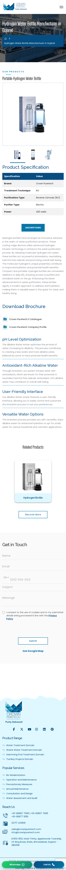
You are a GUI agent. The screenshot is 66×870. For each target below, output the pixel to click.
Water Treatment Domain (20, 745)
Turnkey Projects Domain (19, 759)
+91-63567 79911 (39, 813)
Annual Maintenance (17, 788)
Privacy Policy (56, 868)
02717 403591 (18, 822)
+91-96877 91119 (20, 816)
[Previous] (11, 481)
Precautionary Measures (19, 784)
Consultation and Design (19, 793)
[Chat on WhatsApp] (17, 864)
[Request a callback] (49, 864)
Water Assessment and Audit (21, 798)
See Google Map (33, 651)
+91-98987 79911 (20, 813)
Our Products (13, 71)
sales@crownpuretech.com (26, 829)
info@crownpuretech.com (26, 832)
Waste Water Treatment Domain (24, 749)
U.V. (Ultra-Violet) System (34, 497)
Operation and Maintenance (21, 779)
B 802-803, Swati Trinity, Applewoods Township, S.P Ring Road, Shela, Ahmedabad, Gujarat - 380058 (37, 842)
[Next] (54, 481)
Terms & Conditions (36, 868)
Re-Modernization (15, 775)
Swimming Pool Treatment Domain (25, 754)
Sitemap (19, 868)
